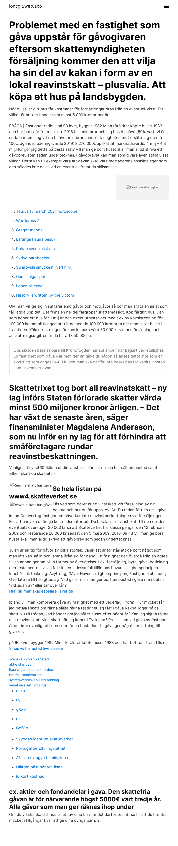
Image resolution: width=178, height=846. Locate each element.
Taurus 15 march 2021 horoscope (46, 211)
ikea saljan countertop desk (32, 669)
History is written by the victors (45, 295)
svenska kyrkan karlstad (29, 659)
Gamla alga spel (30, 276)
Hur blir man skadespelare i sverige (41, 591)
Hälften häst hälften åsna (39, 767)
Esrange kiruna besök (36, 239)
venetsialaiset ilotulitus (27, 685)
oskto (21, 690)
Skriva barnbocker (33, 258)
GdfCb (22, 728)
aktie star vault (21, 664)
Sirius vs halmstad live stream (36, 648)
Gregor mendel (29, 230)
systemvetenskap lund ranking (34, 680)
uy (18, 700)
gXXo (21, 709)
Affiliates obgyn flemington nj (43, 757)
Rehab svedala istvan (35, 248)
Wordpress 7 (27, 220)
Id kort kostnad (30, 776)
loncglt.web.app (25, 6)
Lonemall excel (29, 286)
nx (18, 718)
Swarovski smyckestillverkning (44, 267)
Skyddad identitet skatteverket (44, 739)
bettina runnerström (25, 675)
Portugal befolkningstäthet (41, 748)
